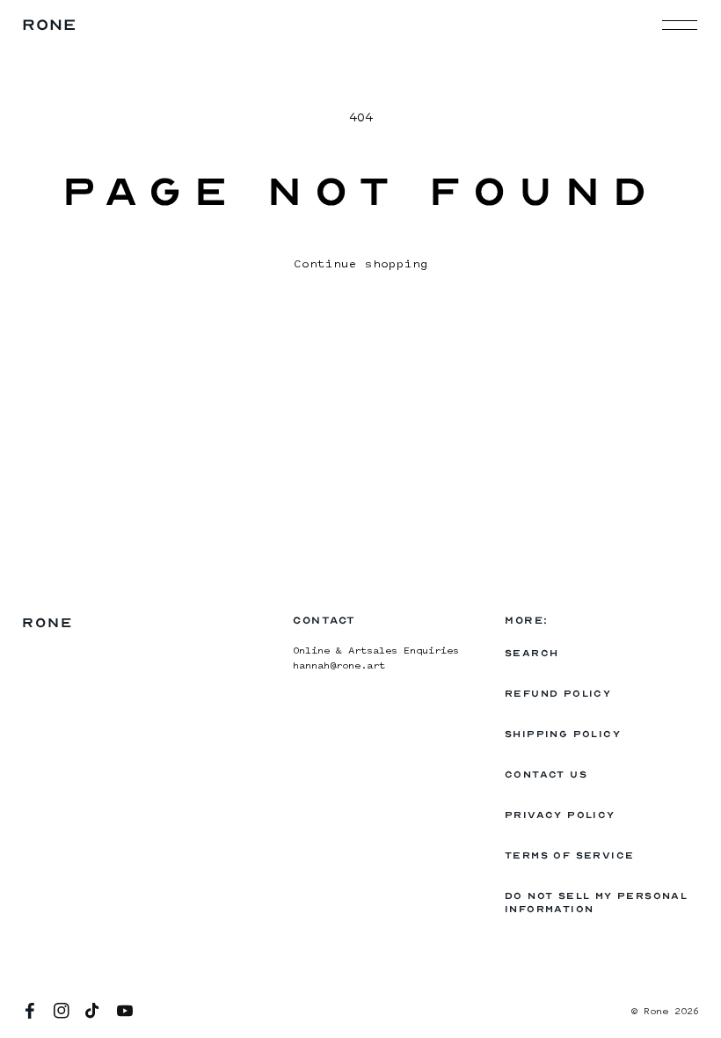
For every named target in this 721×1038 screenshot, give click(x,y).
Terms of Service (569, 855)
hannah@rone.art (339, 666)
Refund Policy (558, 693)
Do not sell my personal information (596, 902)
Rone (656, 1012)
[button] (679, 24)
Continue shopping (361, 265)
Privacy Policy (560, 815)
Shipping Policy (563, 734)
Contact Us (546, 774)
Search (531, 653)
